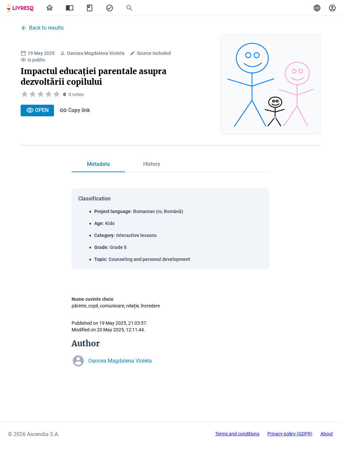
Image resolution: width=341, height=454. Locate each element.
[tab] (20, 8)
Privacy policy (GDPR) (289, 433)
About (326, 433)
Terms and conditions (237, 433)
